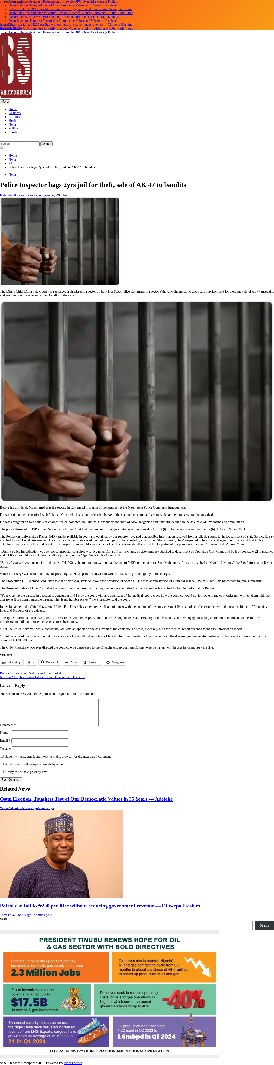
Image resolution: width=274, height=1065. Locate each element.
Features (14, 117)
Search (4, 919)
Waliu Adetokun (11, 808)
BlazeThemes (73, 1063)
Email (5, 740)
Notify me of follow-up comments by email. (34, 764)
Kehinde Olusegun (12, 195)
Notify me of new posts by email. (27, 772)
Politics (13, 128)
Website (5, 748)
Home (13, 109)
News (12, 124)
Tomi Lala (7, 915)
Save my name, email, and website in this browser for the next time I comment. (58, 756)
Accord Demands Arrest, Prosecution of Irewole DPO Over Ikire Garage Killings (64, 13)
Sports (13, 132)
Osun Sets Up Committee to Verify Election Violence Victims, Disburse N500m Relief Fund (71, 9)
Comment (8, 725)
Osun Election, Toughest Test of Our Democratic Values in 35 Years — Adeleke (63, 17)
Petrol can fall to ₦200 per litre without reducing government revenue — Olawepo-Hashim (70, 5)
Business (15, 113)
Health (13, 120)
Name (5, 732)
